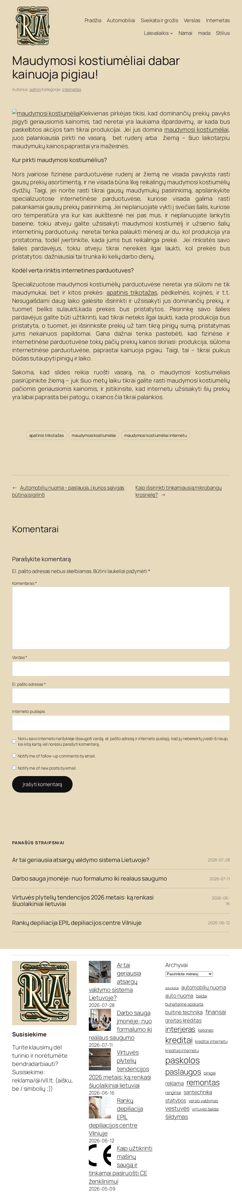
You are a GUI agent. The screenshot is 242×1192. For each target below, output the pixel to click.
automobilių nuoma (203, 987)
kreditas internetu (182, 1050)
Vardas (19, 657)
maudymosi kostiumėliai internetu (155, 435)
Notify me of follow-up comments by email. (57, 756)
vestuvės (177, 1108)
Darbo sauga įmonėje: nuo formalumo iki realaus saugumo (89, 878)
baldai (201, 996)
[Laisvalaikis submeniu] (171, 33)
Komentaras (24, 583)
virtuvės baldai (205, 1109)
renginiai (173, 1092)
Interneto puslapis (28, 711)
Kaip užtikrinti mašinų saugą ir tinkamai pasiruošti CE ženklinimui (120, 1164)
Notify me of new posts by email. (47, 768)
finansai (215, 1012)
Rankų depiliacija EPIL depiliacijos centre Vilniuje (77, 923)
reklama (174, 1083)
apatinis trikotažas (132, 292)
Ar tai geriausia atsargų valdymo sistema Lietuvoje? (80, 860)
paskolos (182, 1060)
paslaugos (183, 1071)
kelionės (205, 1030)
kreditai (178, 1039)
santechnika (198, 1091)
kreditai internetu (211, 1041)
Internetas (71, 89)
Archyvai (176, 965)
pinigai (209, 1073)
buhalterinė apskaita (184, 1004)
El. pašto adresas (29, 684)
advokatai (172, 988)
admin (35, 89)
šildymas (176, 1117)
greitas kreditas (183, 1020)
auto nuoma (179, 995)
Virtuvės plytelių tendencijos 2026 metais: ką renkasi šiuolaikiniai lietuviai (83, 900)
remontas (203, 1082)
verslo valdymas (203, 1100)
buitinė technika (183, 1011)
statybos (175, 1100)
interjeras (180, 1029)
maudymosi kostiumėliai (196, 129)
